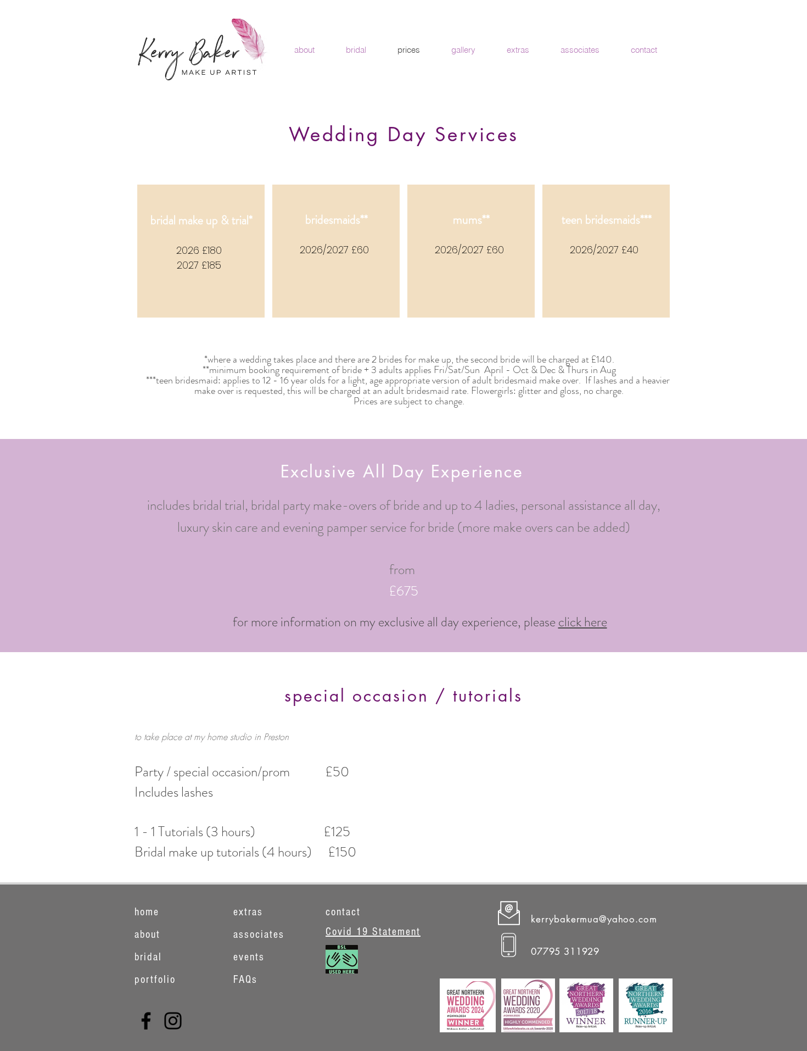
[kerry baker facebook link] (146, 1020)
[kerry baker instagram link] (172, 1020)
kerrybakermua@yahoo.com (594, 919)
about (147, 934)
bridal (148, 957)
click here (582, 622)
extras (248, 912)
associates (258, 934)
